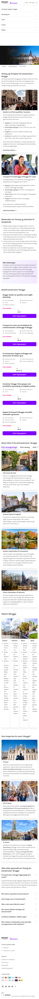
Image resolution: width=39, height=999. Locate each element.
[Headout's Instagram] (6, 986)
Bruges (4, 66)
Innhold (7, 995)
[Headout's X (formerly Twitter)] (15, 986)
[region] (19, 674)
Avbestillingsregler (7, 968)
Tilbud (3, 30)
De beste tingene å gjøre (9, 9)
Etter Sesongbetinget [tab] (9, 447)
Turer (3, 19)
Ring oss (5, 948)
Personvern (5, 962)
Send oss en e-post (9, 950)
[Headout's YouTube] (9, 986)
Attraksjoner (5, 14)
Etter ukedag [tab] (25, 447)
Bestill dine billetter (9, 150)
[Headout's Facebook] (12, 986)
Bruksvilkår (4, 965)
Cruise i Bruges (12, 66)
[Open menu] (37, 3)
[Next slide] (37, 630)
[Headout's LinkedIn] (3, 986)
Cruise (3, 25)
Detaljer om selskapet (8, 959)
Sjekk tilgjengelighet (19, 316)
